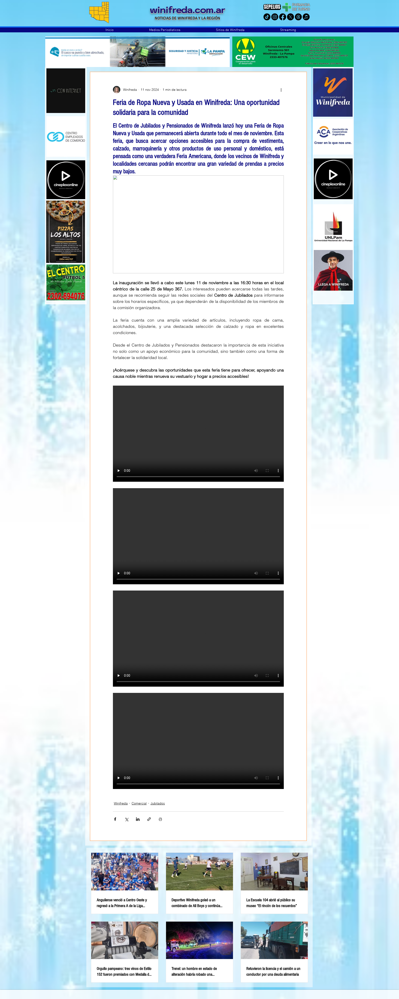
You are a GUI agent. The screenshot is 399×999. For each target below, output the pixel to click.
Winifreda (121, 803)
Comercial (139, 803)
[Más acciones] (281, 89)
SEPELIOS (272, 6)
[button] (164, 30)
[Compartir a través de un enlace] (149, 819)
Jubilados (158, 803)
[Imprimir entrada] (160, 819)
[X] (290, 16)
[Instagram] (274, 16)
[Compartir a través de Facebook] (115, 819)
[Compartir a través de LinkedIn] (138, 819)
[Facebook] (282, 16)
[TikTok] (266, 16)
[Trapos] (298, 16)
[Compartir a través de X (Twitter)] (126, 819)
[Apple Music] (306, 16)
